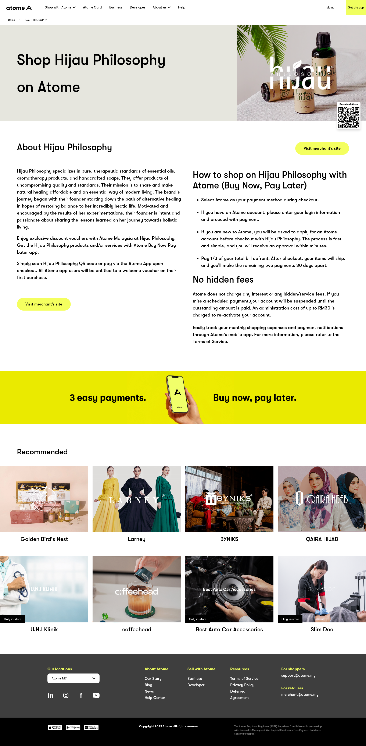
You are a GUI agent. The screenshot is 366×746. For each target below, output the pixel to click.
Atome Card (92, 7)
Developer (137, 7)
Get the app (356, 7)
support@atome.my (298, 675)
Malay (330, 7)
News (149, 691)
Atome (11, 20)
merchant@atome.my (300, 694)
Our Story (153, 678)
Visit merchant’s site (43, 304)
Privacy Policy (242, 685)
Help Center (155, 698)
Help (181, 7)
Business (115, 7)
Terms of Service (244, 678)
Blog (148, 685)
